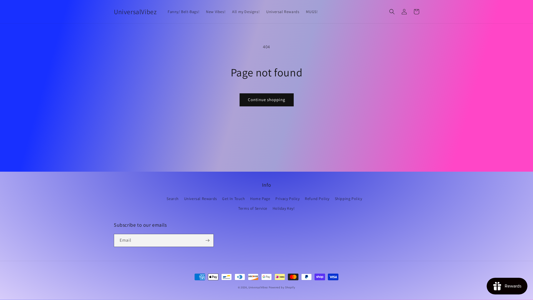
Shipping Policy (348, 198)
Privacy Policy (287, 198)
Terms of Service (252, 208)
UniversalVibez (258, 287)
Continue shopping (266, 99)
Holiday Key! (284, 208)
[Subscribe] (207, 240)
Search (173, 198)
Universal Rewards (200, 198)
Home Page (260, 198)
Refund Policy (317, 198)
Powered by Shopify (282, 287)
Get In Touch (233, 198)
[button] (392, 12)
